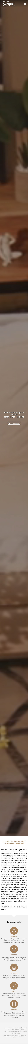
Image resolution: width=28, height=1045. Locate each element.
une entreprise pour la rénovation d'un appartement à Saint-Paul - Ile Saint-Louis (16, 1031)
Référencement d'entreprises (10, 1035)
